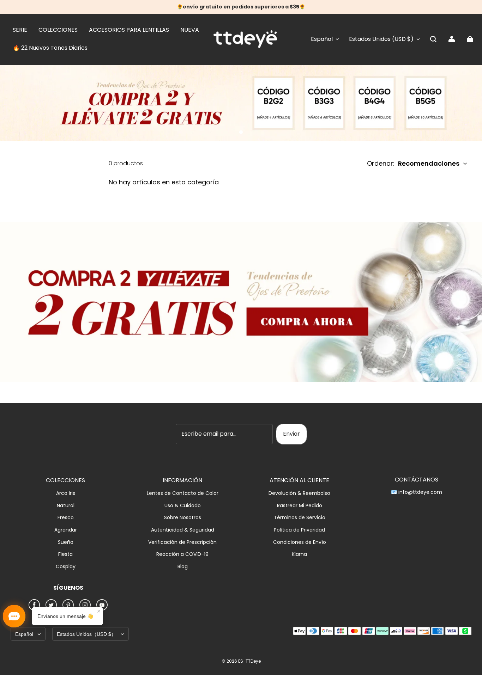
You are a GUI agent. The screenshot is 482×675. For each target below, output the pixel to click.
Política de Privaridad (299, 530)
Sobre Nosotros (182, 517)
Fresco (66, 517)
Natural (65, 505)
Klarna (299, 554)
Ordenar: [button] (413, 163)
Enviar (291, 434)
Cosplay (66, 566)
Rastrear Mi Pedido (299, 505)
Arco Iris (65, 493)
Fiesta (65, 554)
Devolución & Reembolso (299, 493)
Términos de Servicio (299, 517)
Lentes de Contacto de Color (182, 493)
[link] (20, 30)
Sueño (65, 542)
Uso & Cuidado (182, 505)
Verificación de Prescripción (182, 542)
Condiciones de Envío (299, 542)
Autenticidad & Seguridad (182, 530)
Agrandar (65, 530)
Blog (182, 566)
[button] (433, 39)
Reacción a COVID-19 (182, 554)
